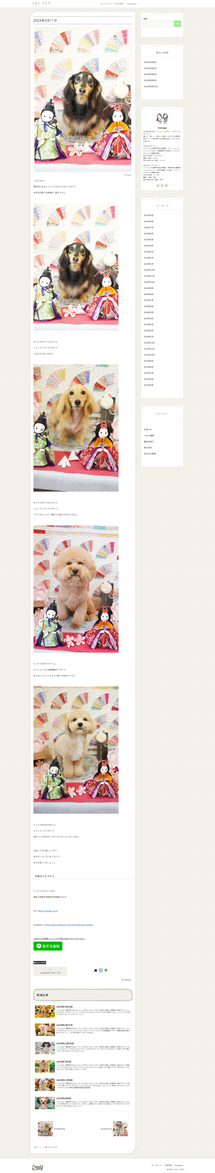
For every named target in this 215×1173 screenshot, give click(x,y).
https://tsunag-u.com (48, 910)
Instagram (178, 1165)
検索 (145, 18)
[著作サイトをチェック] (96, 970)
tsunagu (162, 127)
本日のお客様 (40, 962)
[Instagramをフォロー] (101, 970)
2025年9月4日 (150, 74)
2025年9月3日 (150, 80)
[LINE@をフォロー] (106, 970)
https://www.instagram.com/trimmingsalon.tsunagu (69, 924)
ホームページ (156, 1165)
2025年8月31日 (151, 86)
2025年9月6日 (150, 62)
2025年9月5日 (150, 68)
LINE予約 (168, 1165)
